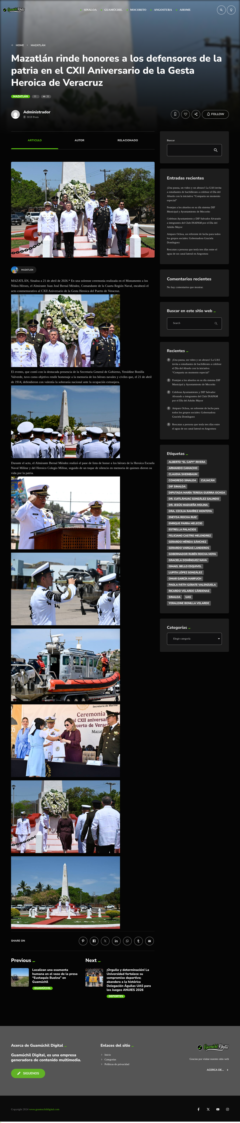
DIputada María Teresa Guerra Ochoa (197, 492)
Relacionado (128, 140)
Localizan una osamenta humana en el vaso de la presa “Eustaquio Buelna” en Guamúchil (54, 976)
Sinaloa (174, 597)
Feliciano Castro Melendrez (190, 535)
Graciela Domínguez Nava (188, 560)
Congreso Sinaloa (182, 480)
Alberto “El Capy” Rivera (187, 462)
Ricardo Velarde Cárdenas (189, 591)
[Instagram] (227, 1109)
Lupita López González (185, 572)
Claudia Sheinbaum (183, 474)
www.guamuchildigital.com (44, 1109)
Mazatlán (20, 96)
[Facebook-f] (198, 1109)
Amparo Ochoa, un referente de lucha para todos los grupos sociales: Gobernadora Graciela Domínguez (193, 238)
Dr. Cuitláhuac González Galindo (194, 499)
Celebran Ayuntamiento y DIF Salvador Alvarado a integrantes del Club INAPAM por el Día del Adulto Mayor (194, 222)
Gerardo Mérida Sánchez (187, 542)
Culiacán (208, 480)
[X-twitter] (208, 1109)
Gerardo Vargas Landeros (189, 548)
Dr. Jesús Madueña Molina (188, 505)
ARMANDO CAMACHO (183, 468)
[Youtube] (218, 1109)
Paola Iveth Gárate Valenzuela (192, 585)
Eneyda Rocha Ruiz (183, 517)
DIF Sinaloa (177, 486)
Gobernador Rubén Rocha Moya (192, 554)
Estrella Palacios (182, 529)
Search (176, 323)
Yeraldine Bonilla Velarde (189, 603)
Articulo (35, 140)
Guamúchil (42, 988)
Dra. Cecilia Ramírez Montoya (190, 511)
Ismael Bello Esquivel (185, 566)
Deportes (116, 996)
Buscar (171, 140)
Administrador (36, 112)
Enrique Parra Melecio (185, 523)
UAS (188, 597)
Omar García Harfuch (185, 578)
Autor (79, 140)
